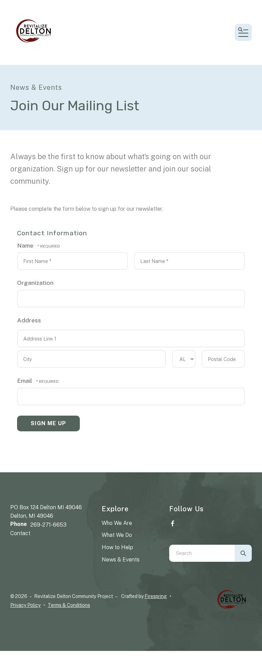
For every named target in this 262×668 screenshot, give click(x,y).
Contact (20, 533)
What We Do (117, 535)
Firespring (156, 596)
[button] (243, 32)
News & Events (121, 559)
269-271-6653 (48, 524)
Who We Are (117, 523)
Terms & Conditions (69, 605)
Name (26, 245)
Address (29, 320)
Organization (35, 282)
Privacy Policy (25, 605)
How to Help (117, 547)
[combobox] (202, 553)
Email (25, 380)
